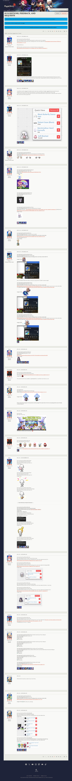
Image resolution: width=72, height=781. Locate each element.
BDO (9, 105)
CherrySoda (9, 167)
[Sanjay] (25, 362)
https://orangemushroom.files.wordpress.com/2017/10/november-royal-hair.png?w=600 (32, 355)
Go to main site (5, 0)
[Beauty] (23, 80)
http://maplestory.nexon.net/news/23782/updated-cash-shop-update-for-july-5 (30, 210)
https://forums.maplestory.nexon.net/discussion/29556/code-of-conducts (43, 27)
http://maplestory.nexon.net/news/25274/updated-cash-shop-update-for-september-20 (32, 590)
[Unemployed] (18, 244)
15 (50, 31)
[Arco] (9, 558)
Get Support (29, 775)
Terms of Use (44, 775)
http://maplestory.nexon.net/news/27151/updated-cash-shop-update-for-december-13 (32, 48)
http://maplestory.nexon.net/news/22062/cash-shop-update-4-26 (33, 155)
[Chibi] (32, 80)
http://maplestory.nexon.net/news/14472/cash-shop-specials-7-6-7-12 (33, 392)
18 (56, 31)
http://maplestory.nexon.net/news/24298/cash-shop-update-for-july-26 (29, 560)
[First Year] (9, 717)
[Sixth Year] (11, 95)
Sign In (57, 13)
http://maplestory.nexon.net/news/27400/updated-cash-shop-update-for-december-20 (41, 209)
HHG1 (9, 150)
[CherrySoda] (9, 170)
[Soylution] (9, 618)
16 (52, 31)
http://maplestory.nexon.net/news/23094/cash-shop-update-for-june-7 (29, 286)
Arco (9, 554)
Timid (9, 36)
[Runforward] (9, 679)
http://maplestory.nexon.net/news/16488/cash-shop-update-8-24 (28, 566)
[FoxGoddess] (20, 80)
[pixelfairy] (9, 714)
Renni (9, 349)
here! (24, 23)
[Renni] (18, 80)
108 (64, 31)
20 (60, 31)
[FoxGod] (9, 58)
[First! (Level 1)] (9, 95)
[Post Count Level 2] (11, 638)
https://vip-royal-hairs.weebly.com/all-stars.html (53, 619)
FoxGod (9, 55)
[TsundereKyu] (9, 373)
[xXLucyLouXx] (9, 635)
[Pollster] (11, 112)
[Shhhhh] (8, 61)
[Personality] (11, 43)
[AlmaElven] (9, 414)
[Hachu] (23, 668)
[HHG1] (9, 153)
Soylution (9, 615)
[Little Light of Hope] (8, 156)
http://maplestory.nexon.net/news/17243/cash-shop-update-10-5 (33, 664)
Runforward (9, 676)
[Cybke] (23, 222)
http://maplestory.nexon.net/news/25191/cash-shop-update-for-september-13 (36, 448)
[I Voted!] (9, 43)
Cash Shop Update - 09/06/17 (36, 509)
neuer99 (9, 693)
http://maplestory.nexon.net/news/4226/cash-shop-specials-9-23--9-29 (29, 699)
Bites (9, 458)
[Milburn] (9, 233)
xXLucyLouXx (9, 632)
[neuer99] (9, 696)
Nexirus (9, 387)
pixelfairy (9, 710)
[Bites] (18, 142)
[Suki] (30, 80)
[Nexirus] (9, 390)
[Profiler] (9, 258)
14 (48, 31)
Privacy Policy (36, 775)
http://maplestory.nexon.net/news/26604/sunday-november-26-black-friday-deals (40, 287)
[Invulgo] (25, 80)
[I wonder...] (11, 61)
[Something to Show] (8, 43)
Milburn (9, 230)
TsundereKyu (9, 369)
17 (54, 31)
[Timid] (9, 40)
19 (58, 31)
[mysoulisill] (9, 92)
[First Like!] (11, 717)
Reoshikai (9, 251)
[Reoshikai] (28, 80)
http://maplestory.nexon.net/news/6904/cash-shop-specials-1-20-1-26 (29, 621)
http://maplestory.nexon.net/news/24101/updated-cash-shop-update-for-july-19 (31, 236)
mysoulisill (9, 88)
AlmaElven (9, 411)
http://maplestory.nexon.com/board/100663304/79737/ (31, 172)
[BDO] (9, 109)
